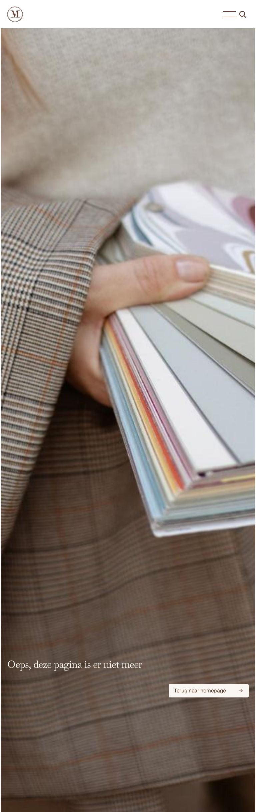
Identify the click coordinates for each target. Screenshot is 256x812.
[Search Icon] (242, 14)
